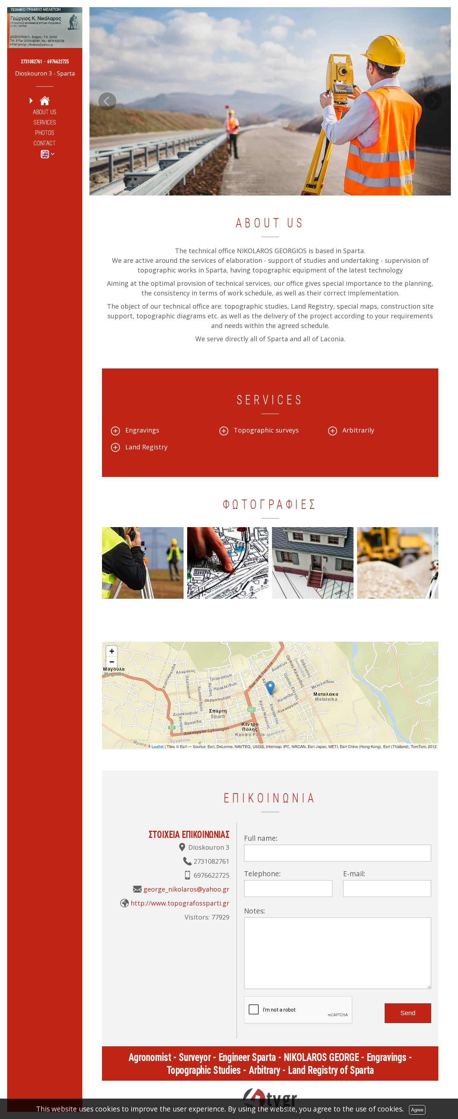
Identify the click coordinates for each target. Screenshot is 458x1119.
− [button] (111, 661)
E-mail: (354, 873)
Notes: (254, 911)
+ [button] (111, 651)
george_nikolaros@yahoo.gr (186, 889)
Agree (417, 1110)
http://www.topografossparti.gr (180, 903)
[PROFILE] (44, 100)
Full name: (261, 838)
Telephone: (262, 873)
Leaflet (158, 746)
